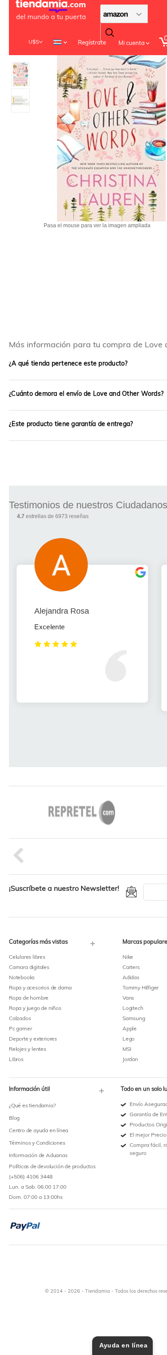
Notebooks (22, 977)
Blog (14, 1117)
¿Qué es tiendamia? (32, 1105)
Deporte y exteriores (33, 1038)
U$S (34, 41)
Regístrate (92, 42)
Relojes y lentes (27, 1048)
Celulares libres (27, 956)
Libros (16, 1059)
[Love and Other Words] (20, 66)
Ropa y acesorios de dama (40, 987)
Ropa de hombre (29, 997)
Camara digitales (29, 967)
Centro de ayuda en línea (38, 1130)
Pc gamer (20, 1028)
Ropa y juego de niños (35, 1008)
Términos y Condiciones (37, 1142)
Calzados (20, 1018)
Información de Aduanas (38, 1155)
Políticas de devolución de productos (52, 1166)
